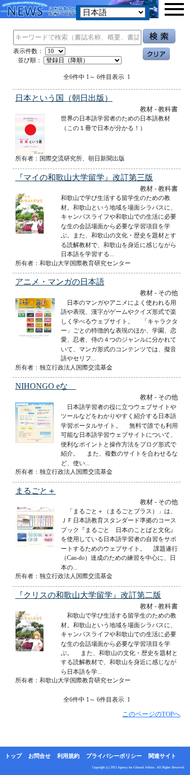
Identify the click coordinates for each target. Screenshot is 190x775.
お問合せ (39, 756)
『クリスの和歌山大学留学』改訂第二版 (88, 595)
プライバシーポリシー (114, 756)
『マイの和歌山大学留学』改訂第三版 (84, 177)
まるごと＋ (35, 490)
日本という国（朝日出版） (63, 98)
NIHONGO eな (45, 386)
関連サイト (162, 756)
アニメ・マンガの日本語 (59, 281)
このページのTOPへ (151, 714)
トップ (13, 756)
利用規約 (68, 756)
